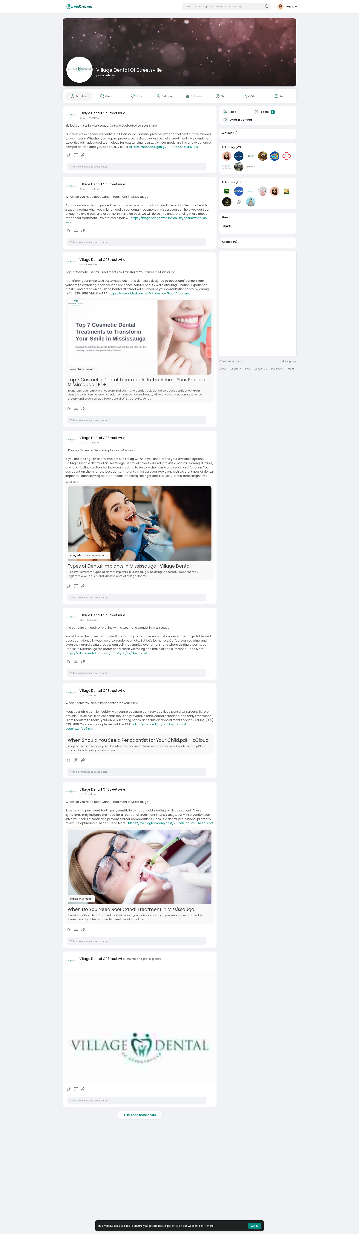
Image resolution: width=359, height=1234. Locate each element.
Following (228, 147)
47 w (82, 442)
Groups (227, 241)
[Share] (83, 155)
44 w (82, 264)
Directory (236, 368)
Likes (225, 217)
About (222, 368)
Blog (247, 368)
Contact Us (260, 368)
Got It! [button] (255, 1225)
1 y (80, 695)
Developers (277, 368)
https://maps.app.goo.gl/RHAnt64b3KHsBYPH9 (163, 147)
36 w (82, 118)
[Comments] (76, 155)
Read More (72, 482)
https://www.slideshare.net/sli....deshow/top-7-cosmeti (150, 293)
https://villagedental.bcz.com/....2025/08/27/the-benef (106, 653)
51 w (81, 620)
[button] (226, 6)
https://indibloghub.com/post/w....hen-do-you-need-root (171, 823)
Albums (227, 132)
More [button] (291, 368)
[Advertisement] (257, 277)
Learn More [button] (206, 1225)
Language (290, 361)
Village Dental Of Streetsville (129, 70)
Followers (228, 182)
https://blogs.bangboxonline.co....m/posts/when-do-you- (136, 220)
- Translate (92, 118)
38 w (82, 189)
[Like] (76, 155)
